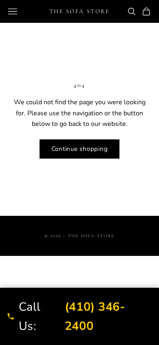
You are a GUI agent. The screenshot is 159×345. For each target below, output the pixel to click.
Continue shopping (79, 149)
